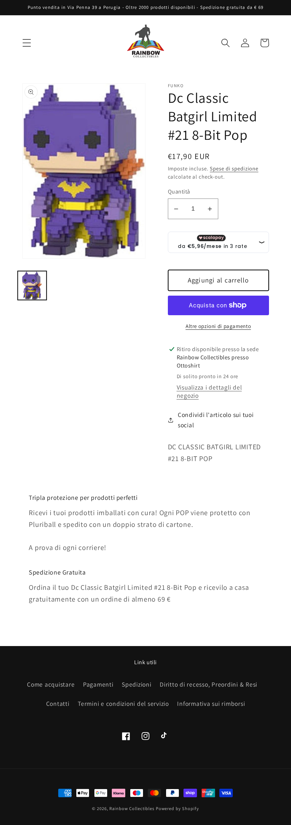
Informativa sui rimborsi (211, 703)
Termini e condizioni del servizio (123, 703)
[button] (27, 43)
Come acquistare (51, 684)
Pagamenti (98, 684)
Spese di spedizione (234, 168)
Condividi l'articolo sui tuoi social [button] (216, 420)
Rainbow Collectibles (131, 808)
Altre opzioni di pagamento (218, 326)
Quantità (179, 191)
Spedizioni (137, 684)
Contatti (58, 703)
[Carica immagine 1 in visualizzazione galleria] (32, 285)
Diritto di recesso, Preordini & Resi (208, 684)
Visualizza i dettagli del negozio (209, 391)
